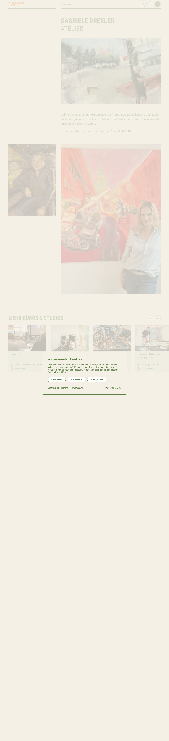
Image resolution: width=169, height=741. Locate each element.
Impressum (77, 388)
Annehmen (56, 379)
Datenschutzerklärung (58, 388)
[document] (84, 373)
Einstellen (97, 379)
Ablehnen (76, 379)
